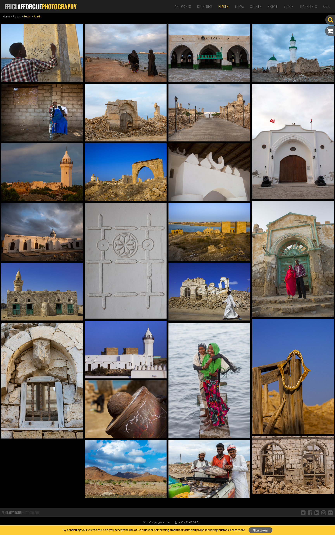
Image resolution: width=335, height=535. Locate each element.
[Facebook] (310, 512)
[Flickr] (330, 512)
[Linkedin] (316, 512)
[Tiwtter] (303, 512)
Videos (288, 6)
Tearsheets (308, 6)
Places (223, 6)
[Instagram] (323, 512)
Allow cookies (261, 530)
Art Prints (183, 6)
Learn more (237, 530)
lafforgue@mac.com (158, 522)
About (327, 6)
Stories (255, 6)
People (273, 6)
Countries (204, 6)
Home (6, 16)
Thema (239, 6)
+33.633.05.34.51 (188, 522)
